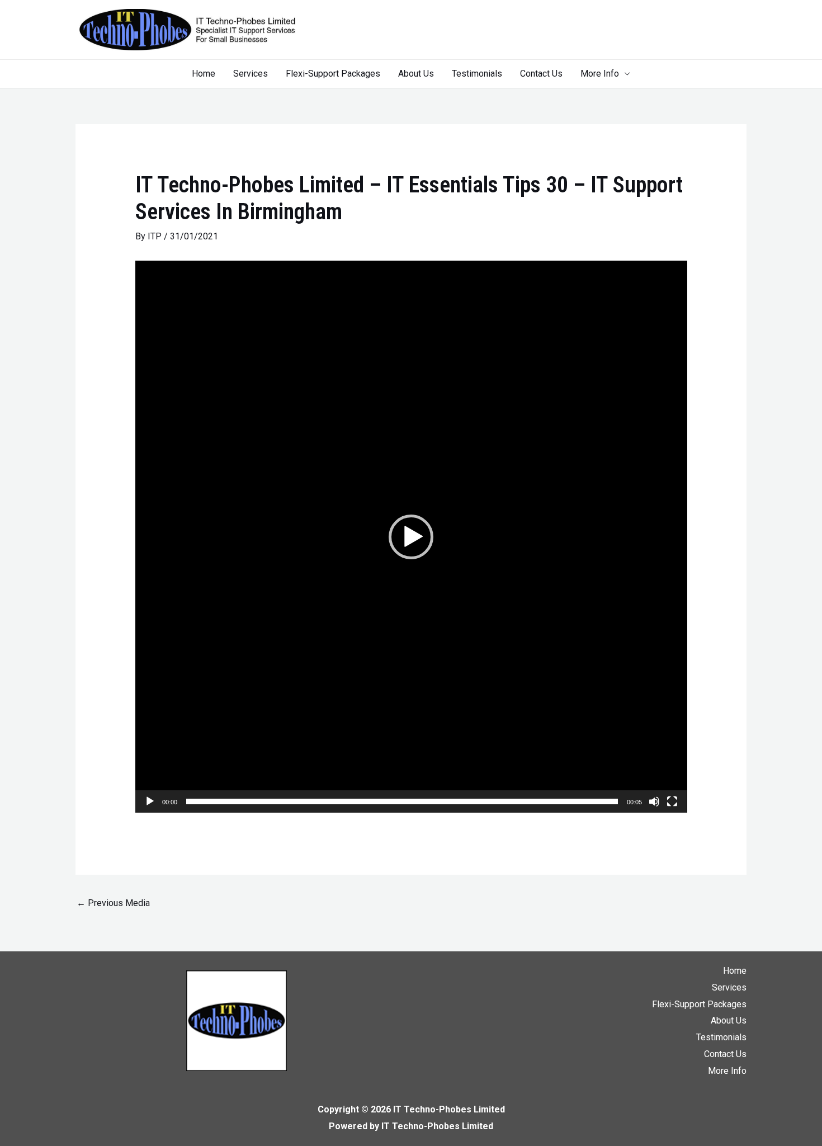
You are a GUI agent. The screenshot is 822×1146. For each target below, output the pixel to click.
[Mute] (654, 801)
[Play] (149, 801)
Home (203, 73)
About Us (416, 73)
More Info (599, 73)
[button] (411, 537)
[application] (411, 537)
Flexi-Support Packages (333, 73)
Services (250, 73)
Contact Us (541, 73)
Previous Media (113, 903)
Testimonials (477, 73)
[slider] (402, 801)
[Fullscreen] (672, 801)
